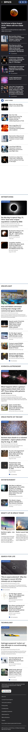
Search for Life (6, 561)
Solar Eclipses (5, 201)
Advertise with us (5, 714)
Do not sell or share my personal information (11, 723)
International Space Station (9, 290)
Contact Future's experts (7, 699)
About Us (4, 696)
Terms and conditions (6, 702)
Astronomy (5, 421)
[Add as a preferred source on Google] (6, 691)
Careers (3, 720)
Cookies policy (5, 708)
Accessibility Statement (7, 711)
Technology (5, 627)
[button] (25, 2)
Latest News (9, 100)
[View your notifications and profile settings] (23, 2)
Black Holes (5, 371)
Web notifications (6, 717)
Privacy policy (5, 705)
